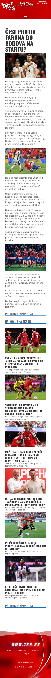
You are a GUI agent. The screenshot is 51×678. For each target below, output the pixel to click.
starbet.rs (24, 666)
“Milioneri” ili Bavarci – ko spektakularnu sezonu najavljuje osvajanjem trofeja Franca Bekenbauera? (23, 409)
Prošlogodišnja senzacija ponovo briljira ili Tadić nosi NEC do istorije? (25, 546)
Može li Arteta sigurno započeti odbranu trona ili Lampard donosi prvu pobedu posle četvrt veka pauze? (24, 456)
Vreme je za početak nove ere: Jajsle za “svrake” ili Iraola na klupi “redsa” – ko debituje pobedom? (24, 362)
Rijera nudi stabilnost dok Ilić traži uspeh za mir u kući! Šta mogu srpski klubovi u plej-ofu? (25, 502)
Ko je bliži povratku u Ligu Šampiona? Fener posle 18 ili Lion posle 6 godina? (25, 590)
